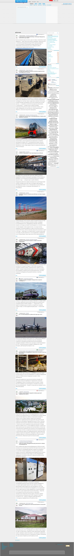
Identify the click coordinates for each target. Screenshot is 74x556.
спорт (56, 153)
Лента (36, 3)
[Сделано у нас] (21, 1)
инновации (51, 101)
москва (50, 123)
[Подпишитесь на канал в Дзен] (17, 19)
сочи (49, 153)
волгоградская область (51, 92)
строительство (53, 157)
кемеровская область (53, 107)
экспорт (56, 163)
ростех (55, 145)
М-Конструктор (50, 49)
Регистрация (34, 1)
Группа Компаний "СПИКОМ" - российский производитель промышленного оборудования (52, 39)
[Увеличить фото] (31, 85)
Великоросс (49, 52)
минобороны (54, 117)
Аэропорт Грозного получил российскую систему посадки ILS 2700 (32, 194)
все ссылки (57, 85)
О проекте (11, 543)
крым (57, 111)
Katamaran (49, 61)
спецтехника (52, 153)
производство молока (53, 141)
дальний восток (54, 93)
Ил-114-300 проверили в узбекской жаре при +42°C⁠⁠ (30, 314)
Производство (50, 65)
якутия (55, 164)
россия (51, 145)
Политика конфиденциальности (4, 546)
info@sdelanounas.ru (60, 544)
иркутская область (53, 104)
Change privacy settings (4, 548)
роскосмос (55, 143)
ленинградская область (53, 112)
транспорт (51, 159)
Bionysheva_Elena (22, 192)
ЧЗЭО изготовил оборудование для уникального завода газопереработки (32, 444)
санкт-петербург (54, 147)
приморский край (53, 138)
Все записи (17, 540)
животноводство (52, 97)
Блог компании (11, 546)
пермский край (56, 135)
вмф (58, 91)
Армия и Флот (50, 66)
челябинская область (52, 162)
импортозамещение (53, 99)
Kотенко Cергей (22, 151)
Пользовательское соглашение (4, 547)
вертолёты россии (54, 91)
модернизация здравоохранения (53, 120)
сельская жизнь (53, 150)
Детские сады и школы (29, 503)
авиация (50, 87)
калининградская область (53, 105)
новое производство (54, 128)
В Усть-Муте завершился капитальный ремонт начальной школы (32, 505)
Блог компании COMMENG (52, 44)
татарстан (56, 158)
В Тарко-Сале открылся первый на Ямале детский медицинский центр (30, 393)
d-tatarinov (21, 278)
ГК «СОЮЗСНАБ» (50, 45)
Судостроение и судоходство (28, 278)
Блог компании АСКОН (51, 41)
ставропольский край (50, 156)
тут (27, 7)
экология (50, 163)
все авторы (57, 63)
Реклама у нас (11, 545)
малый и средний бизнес (53, 113)
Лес (48, 57)
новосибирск (50, 130)
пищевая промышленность (53, 137)
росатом (51, 143)
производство (53, 140)
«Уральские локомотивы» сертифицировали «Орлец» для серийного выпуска (32, 117)
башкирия (55, 89)
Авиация (27, 192)
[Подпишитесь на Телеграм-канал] (17, 16)
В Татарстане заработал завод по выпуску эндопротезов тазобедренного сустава (31, 72)
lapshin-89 (21, 391)
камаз (55, 106)
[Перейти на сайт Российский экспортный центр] (52, 82)
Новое (38, 1)
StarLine (49, 43)
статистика (56, 156)
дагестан (51, 93)
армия (51, 89)
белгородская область (53, 90)
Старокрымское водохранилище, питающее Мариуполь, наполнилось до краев (32, 37)
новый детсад (54, 132)
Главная (31, 3)
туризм (55, 159)
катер (57, 106)
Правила (55, 0)
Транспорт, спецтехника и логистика (31, 239)
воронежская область (56, 92)
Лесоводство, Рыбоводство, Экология (31, 35)
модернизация (53, 118)
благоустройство (50, 91)
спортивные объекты (53, 154)
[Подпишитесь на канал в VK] (17, 21)
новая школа (52, 126)
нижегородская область (53, 125)
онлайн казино (52, 135)
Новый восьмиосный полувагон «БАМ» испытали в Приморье (30, 241)
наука (55, 124)
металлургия (55, 116)
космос (56, 108)
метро (52, 117)
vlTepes (49, 62)
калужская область (51, 106)
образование (55, 134)
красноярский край (51, 110)
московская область (54, 123)
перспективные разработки (53, 136)
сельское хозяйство (53, 151)
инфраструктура (55, 103)
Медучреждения (26, 391)
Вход (30, 1)
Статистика (27, 151)
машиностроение (53, 114)
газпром (49, 93)
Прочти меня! (51, 0)
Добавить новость (68, 3)
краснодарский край (53, 109)
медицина (50, 116)
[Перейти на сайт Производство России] (52, 84)
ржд (56, 142)
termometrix (49, 55)
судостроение (51, 158)
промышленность (52, 142)
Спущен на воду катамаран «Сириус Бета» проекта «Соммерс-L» (30, 280)
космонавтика (52, 108)
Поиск (57, 0)
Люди (43, 3)
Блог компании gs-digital (51, 42)
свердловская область (53, 149)
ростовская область (52, 146)
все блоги (57, 77)
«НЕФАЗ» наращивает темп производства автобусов (31, 153)
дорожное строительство (53, 95)
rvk (48, 53)
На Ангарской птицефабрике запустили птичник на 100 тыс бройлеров (32, 353)
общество (49, 135)
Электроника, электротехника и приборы (26, 442)
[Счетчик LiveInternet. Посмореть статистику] (68, 546)
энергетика (51, 164)
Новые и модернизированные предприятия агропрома (52, 73)
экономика (53, 163)
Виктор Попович (22, 35)
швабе (58, 162)
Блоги (40, 3)
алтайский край (56, 87)
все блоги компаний (56, 50)
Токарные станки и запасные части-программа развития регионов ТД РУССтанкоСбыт (53, 37)
